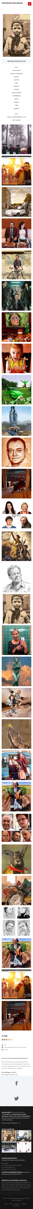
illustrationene (15, 1123)
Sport (16, 99)
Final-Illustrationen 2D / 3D (16, 117)
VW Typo (16, 80)
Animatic (16, 108)
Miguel (20, 1184)
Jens (17, 1188)
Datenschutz (16, 1205)
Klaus (26, 1184)
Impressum (24, 1203)
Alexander (9, 1182)
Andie (3, 1189)
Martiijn (14, 1188)
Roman (3, 1188)
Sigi (25, 1182)
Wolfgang (17, 1182)
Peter (23, 1184)
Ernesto (7, 1186)
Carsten (22, 1182)
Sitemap (17, 1203)
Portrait (17, 86)
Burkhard (24, 1188)
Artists (11, 1203)
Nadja (18, 1189)
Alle (16, 67)
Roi (9, 1189)
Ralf (15, 1189)
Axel (30, 1184)
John (20, 1188)
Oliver (6, 1184)
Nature (16, 89)
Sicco (3, 1184)
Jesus (9, 1184)
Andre (29, 1186)
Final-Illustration (16, 73)
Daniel (3, 1186)
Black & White (16, 92)
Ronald (12, 1189)
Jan (5, 1045)
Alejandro (12, 1186)
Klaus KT (4, 1182)
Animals (16, 102)
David (25, 1186)
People (16, 77)
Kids (16, 83)
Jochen (17, 1186)
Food (16, 105)
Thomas (21, 1186)
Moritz (7, 1188)
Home (5, 1203)
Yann (28, 1188)
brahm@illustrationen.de (9, 1169)
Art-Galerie (16, 120)
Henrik (13, 1184)
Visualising (16, 70)
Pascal (28, 1182)
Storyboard (17, 96)
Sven (16, 1184)
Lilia (13, 1182)
